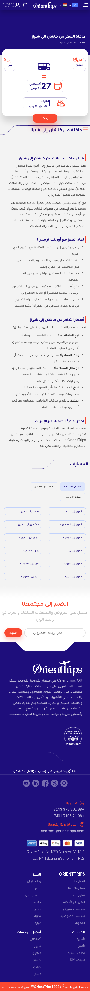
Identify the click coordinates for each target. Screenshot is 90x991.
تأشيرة (81, 939)
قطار (38, 909)
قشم (37, 973)
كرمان (37, 967)
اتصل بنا (79, 881)
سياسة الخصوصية (72, 916)
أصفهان (35, 939)
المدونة (80, 923)
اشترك (13, 633)
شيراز (37, 946)
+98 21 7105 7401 (69, 816)
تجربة (37, 916)
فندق (37, 888)
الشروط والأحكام (74, 902)
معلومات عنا (76, 888)
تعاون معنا (78, 895)
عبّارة (38, 923)
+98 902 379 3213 (69, 809)
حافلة (37, 902)
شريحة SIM (77, 960)
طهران (36, 953)
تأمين (81, 946)
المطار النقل (33, 895)
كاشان (37, 960)
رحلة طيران (34, 881)
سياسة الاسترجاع (74, 909)
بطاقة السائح (76, 953)
